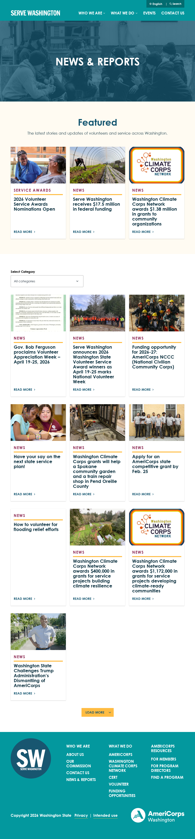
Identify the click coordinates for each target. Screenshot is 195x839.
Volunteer (119, 784)
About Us (75, 754)
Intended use (105, 815)
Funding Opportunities (122, 793)
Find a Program (167, 777)
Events (149, 13)
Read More (23, 231)
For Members (163, 759)
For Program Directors (164, 768)
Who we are (90, 13)
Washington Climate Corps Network (123, 766)
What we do (122, 13)
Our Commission (78, 763)
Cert (113, 777)
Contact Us (172, 13)
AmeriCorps (120, 754)
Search (177, 4)
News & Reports (81, 779)
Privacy (81, 815)
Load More (95, 712)
